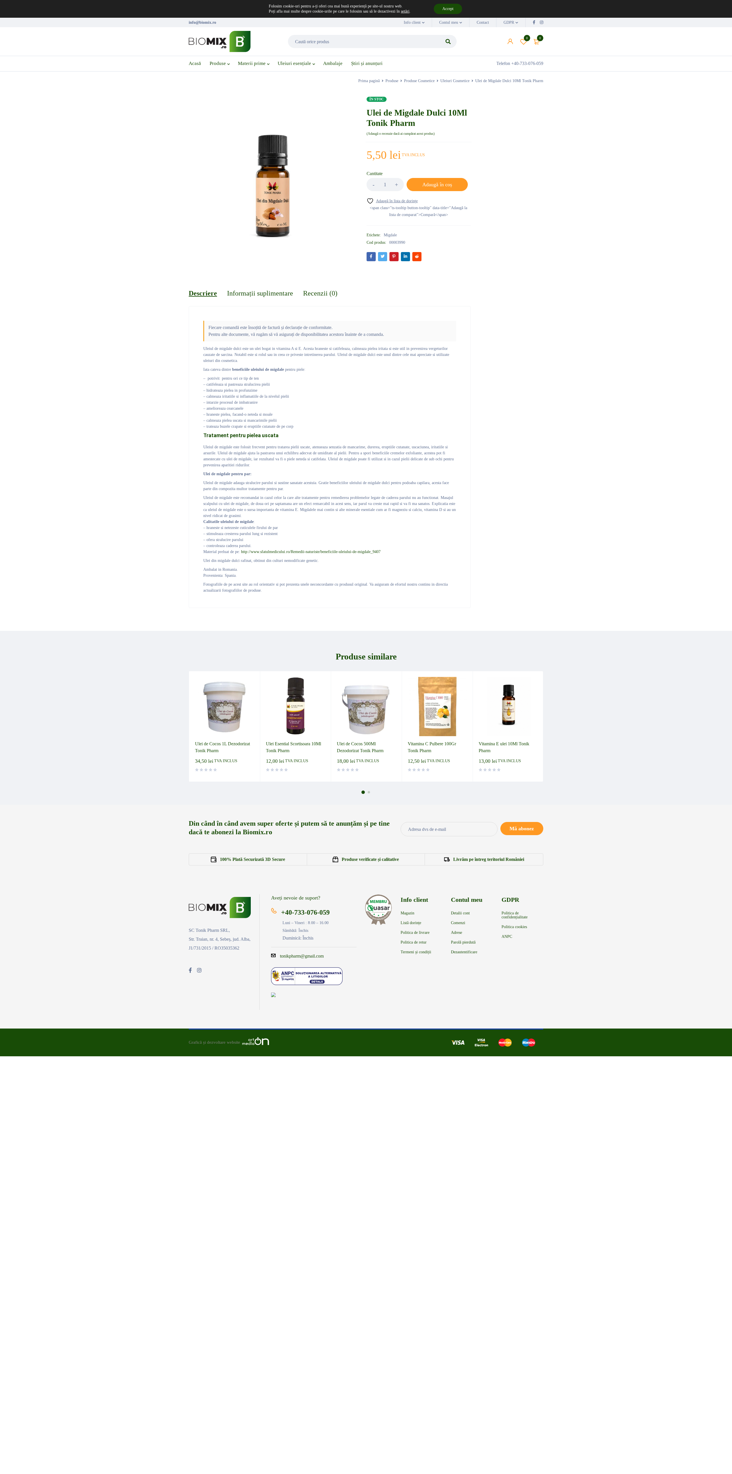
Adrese (456, 933)
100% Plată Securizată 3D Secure (252, 859)
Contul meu (448, 22)
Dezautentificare (464, 952)
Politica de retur (414, 942)
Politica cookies (514, 927)
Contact (483, 22)
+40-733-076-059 (305, 912)
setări (405, 11)
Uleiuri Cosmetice (455, 81)
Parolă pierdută (463, 942)
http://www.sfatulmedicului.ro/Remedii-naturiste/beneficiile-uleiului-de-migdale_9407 (311, 552)
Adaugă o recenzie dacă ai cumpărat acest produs (400, 134)
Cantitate (375, 173)
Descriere (203, 293)
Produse (391, 81)
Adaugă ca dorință (527, 38)
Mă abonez (522, 828)
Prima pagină (369, 81)
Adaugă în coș (437, 184)
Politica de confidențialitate (515, 915)
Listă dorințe (411, 923)
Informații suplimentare (260, 293)
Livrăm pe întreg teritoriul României (488, 859)
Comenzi (458, 923)
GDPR (509, 22)
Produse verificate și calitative (370, 859)
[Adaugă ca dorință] (392, 201)
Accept (447, 9)
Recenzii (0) (320, 293)
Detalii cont (460, 913)
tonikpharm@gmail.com (302, 956)
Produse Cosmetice (419, 81)
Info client (412, 22)
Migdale (390, 235)
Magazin (407, 913)
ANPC (507, 937)
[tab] (203, 293)
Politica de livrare (415, 933)
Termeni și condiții (416, 952)
